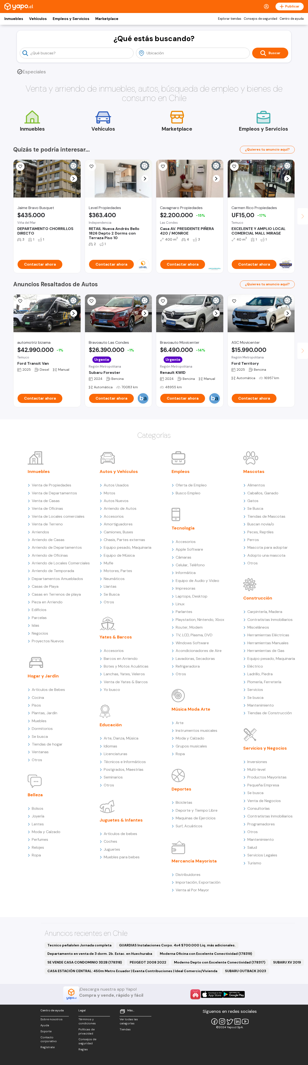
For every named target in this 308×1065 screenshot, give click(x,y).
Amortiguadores (118, 524)
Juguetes (112, 849)
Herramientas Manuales (268, 642)
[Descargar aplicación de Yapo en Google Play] (234, 994)
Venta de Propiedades (51, 485)
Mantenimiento (260, 705)
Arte (180, 722)
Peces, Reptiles (260, 532)
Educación (111, 725)
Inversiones (257, 761)
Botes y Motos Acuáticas (126, 666)
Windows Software (192, 642)
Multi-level (256, 769)
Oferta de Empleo (191, 485)
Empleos (181, 471)
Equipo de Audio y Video (197, 580)
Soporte (45, 1031)
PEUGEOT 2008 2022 (148, 962)
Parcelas (39, 617)
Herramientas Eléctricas (268, 635)
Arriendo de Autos (120, 508)
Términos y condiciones (87, 1021)
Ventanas (40, 751)
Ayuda (44, 1025)
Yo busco (112, 689)
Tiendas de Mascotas (266, 516)
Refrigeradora (188, 666)
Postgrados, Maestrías (123, 769)
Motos (109, 493)
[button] (73, 178)
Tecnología (183, 528)
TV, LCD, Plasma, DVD (194, 635)
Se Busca (112, 594)
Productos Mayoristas (267, 777)
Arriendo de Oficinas (50, 555)
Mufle (108, 563)
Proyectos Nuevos (48, 641)
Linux (180, 603)
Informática (186, 572)
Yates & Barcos (116, 637)
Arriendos (40, 532)
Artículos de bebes (120, 833)
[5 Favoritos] (234, 166)
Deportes (181, 789)
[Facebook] (214, 1021)
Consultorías (258, 808)
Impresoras (185, 588)
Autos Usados (116, 485)
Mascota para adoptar (267, 547)
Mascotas (253, 471)
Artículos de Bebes (48, 689)
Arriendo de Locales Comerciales (61, 563)
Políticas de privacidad (86, 1031)
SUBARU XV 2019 (287, 962)
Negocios (40, 633)
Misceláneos (258, 627)
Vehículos (38, 18)
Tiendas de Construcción (269, 712)
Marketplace (106, 18)
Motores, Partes (118, 570)
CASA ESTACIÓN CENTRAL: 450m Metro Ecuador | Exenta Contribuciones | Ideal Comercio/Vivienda (132, 971)
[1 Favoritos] (91, 301)
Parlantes (184, 611)
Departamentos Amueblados (57, 578)
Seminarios (113, 777)
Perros (253, 539)
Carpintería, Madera (264, 611)
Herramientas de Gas (265, 650)
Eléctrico (255, 666)
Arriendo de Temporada (53, 570)
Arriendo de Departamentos (57, 547)
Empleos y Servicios (71, 18)
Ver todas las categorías (129, 1021)
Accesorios (114, 516)
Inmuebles (13, 18)
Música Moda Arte (191, 709)
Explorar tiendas (229, 19)
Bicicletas (184, 802)
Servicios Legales (262, 855)
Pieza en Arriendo (47, 602)
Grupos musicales (191, 746)
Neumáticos (114, 578)
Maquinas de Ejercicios (196, 818)
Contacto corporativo (48, 1039)
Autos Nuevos (116, 500)
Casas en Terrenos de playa (56, 594)
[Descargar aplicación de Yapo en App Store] (212, 994)
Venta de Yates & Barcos (126, 681)
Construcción (257, 598)
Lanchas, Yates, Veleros (124, 673)
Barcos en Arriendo (121, 658)
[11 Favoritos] (20, 301)
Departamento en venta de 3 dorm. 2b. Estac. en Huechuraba (99, 953)
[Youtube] (245, 1021)
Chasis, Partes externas (124, 539)
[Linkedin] (237, 1021)
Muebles (39, 720)
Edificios (39, 609)
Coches (110, 841)
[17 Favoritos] (20, 166)
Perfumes (40, 839)
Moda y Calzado (46, 831)
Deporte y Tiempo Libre (197, 810)
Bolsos (37, 808)
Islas (35, 625)
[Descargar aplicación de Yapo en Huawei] (195, 994)
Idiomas (110, 746)
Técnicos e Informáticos (125, 761)
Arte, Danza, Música (121, 738)
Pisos (36, 705)
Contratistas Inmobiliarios (270, 619)
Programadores (261, 824)
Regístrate (47, 1047)
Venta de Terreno (47, 524)
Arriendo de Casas (48, 539)
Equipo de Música (119, 555)
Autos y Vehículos (119, 471)
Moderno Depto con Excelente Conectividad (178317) (219, 962)
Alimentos (256, 485)
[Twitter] (230, 1021)
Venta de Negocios (264, 800)
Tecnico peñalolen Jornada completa (79, 945)
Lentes (38, 824)
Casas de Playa (45, 586)
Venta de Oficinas (47, 508)
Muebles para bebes (122, 857)
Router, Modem (189, 627)
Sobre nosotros (51, 1019)
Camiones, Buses (118, 532)
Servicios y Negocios (265, 748)
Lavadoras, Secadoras (195, 658)
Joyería (38, 816)
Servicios (255, 689)
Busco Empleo (188, 493)
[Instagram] (222, 1021)
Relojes (38, 847)
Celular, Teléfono (190, 565)
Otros (37, 759)
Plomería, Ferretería (264, 681)
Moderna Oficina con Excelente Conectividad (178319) (206, 953)
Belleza (35, 795)
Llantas (110, 586)
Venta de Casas (46, 500)
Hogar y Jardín (43, 676)
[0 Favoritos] (91, 166)
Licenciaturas (115, 753)
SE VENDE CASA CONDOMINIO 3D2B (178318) (84, 962)
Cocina (38, 697)
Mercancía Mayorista (194, 861)
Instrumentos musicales (196, 730)
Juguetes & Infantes (121, 820)
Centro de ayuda (292, 19)
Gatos (252, 500)
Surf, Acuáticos (189, 826)
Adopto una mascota (266, 555)
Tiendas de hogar (47, 744)
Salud (252, 847)
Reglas (83, 1049)
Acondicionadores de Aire (199, 650)
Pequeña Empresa (263, 785)
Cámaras (183, 557)
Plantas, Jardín (44, 712)
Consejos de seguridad (260, 19)
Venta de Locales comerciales (58, 516)
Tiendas (125, 1029)
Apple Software (189, 549)
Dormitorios (42, 728)
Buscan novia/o (260, 524)
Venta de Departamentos (54, 493)
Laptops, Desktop (191, 596)
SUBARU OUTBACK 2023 (245, 971)
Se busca (40, 736)
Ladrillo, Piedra (260, 673)
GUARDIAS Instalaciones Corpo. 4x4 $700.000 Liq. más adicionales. (177, 945)
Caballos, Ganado (262, 493)
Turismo (254, 863)
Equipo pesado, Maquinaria (127, 547)
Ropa (36, 855)
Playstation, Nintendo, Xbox (200, 619)
